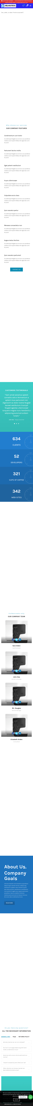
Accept (16, 1099)
